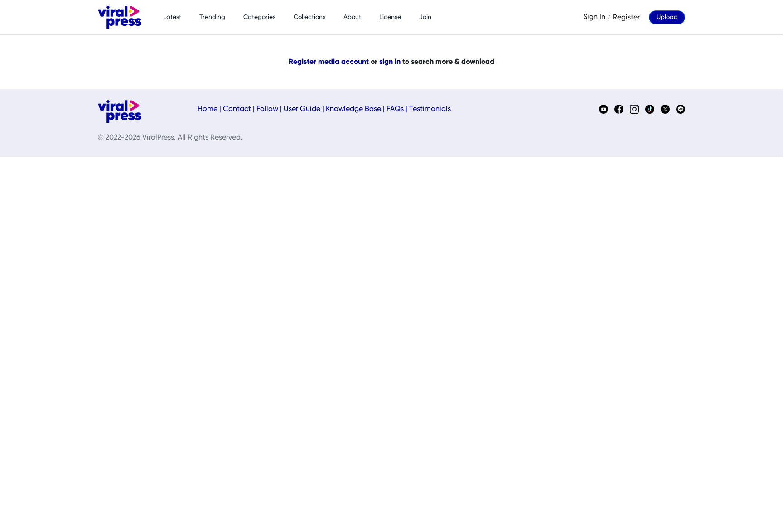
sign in (390, 62)
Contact (237, 109)
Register (626, 17)
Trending (212, 17)
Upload (667, 17)
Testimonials (430, 109)
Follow (267, 109)
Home (208, 109)
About (352, 17)
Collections (309, 17)
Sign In (594, 17)
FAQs (395, 109)
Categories (259, 17)
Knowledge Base (353, 109)
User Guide (302, 109)
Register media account (329, 62)
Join (425, 17)
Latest (172, 17)
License (390, 17)
